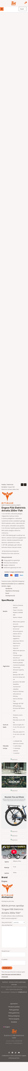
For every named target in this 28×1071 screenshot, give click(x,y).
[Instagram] (9, 1052)
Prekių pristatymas (14, 1016)
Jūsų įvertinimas (7, 922)
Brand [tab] (7, 593)
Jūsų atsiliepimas (7, 925)
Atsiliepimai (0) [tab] (10, 595)
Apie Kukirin (14, 1003)
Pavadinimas (6, 951)
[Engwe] (7, 498)
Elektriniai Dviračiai (7, 583)
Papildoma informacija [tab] (12, 591)
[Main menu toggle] (2, 9)
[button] (6, 1027)
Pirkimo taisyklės (14, 1019)
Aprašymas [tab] (9, 588)
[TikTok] (15, 1052)
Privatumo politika (14, 1007)
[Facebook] (12, 1052)
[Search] (26, 9)
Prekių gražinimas (14, 1013)
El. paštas (5, 959)
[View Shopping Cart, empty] (24, 3)
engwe (9, 586)
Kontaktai (14, 1022)
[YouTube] (19, 1052)
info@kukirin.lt (22, 992)
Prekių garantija (14, 1010)
